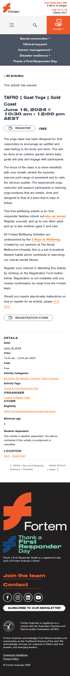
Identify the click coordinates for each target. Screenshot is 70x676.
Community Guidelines (15, 655)
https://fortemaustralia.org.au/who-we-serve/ (30, 411)
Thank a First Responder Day (35, 61)
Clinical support (35, 44)
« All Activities (14, 76)
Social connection (34, 38)
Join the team (24, 575)
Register (22, 128)
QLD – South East (14, 456)
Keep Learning (50, 378)
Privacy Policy (11, 658)
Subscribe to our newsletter (34, 608)
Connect (35, 378)
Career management (34, 50)
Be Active (9, 378)
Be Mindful (22, 378)
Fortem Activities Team (17, 397)
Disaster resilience (34, 55)
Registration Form (31, 318)
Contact (15, 584)
